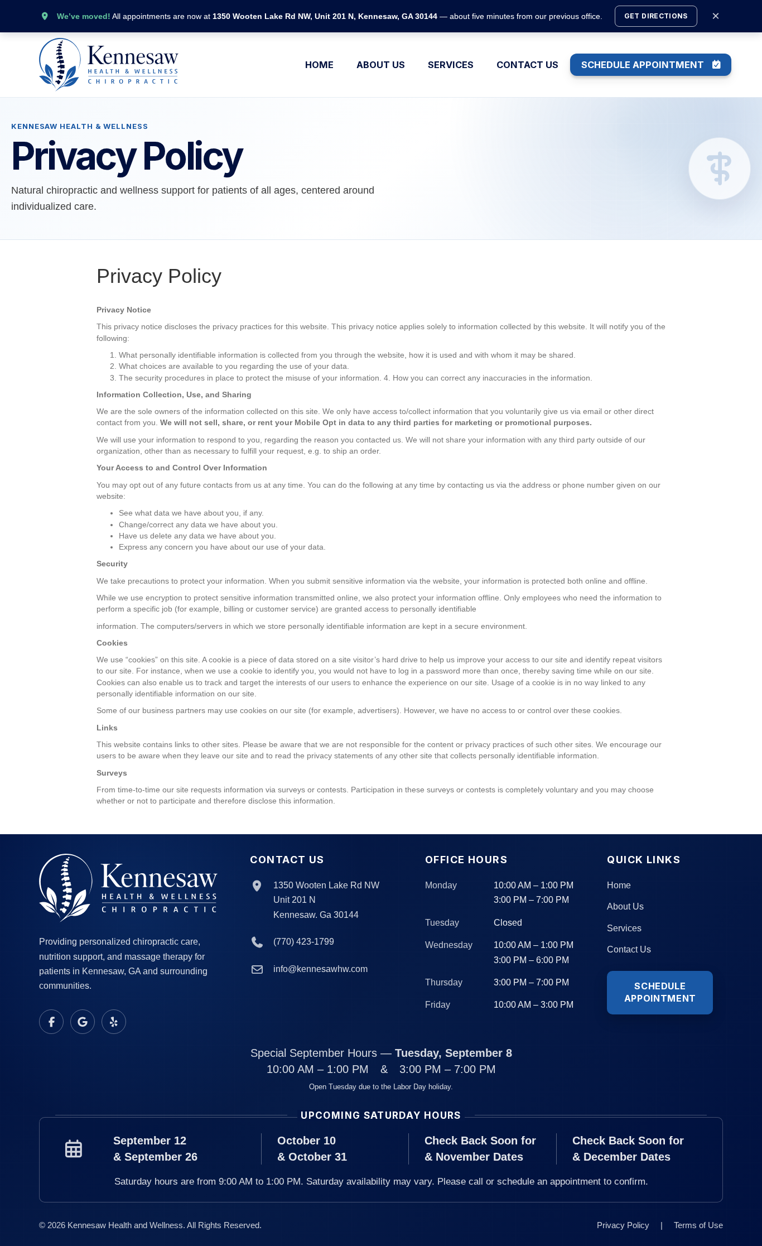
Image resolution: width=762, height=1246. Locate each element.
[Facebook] (51, 1021)
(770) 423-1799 (303, 941)
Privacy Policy (623, 1225)
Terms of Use (698, 1225)
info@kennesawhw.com (320, 969)
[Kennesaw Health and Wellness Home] (129, 888)
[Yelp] (114, 1021)
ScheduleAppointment (660, 992)
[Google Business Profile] (82, 1021)
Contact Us (527, 65)
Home (319, 65)
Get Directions (656, 16)
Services (451, 65)
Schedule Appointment (642, 64)
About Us (380, 65)
